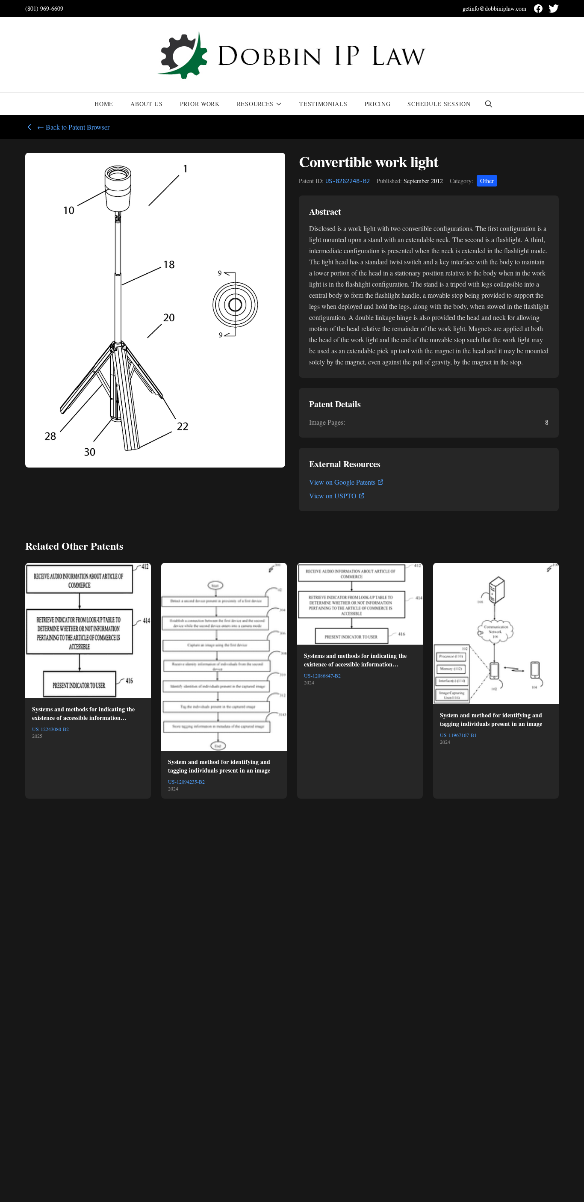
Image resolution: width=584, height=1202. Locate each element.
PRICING (378, 104)
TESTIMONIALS (323, 104)
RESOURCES (255, 104)
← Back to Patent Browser (73, 126)
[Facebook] (538, 8)
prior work (200, 104)
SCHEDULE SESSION (438, 104)
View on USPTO (333, 495)
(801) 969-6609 (44, 8)
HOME (103, 104)
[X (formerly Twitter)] (554, 8)
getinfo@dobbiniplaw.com (494, 8)
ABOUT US (146, 104)
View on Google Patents (342, 481)
